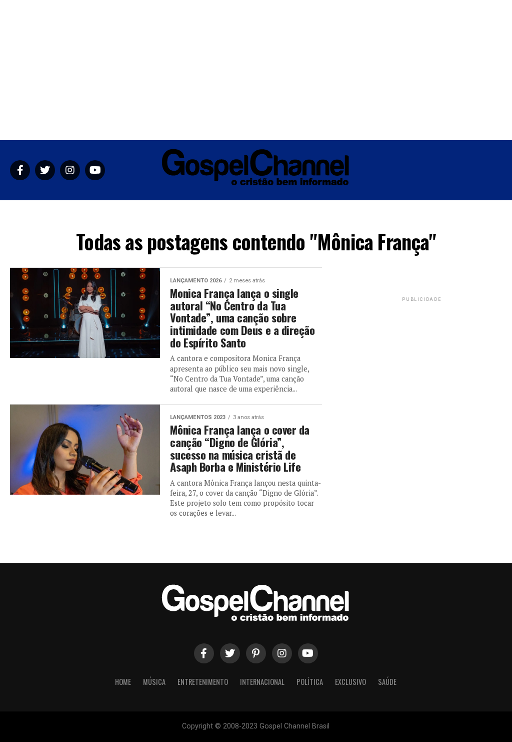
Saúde (393, 212)
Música (151, 212)
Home (118, 212)
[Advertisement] (256, 70)
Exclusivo (355, 212)
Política (313, 212)
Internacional (263, 212)
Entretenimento (201, 212)
